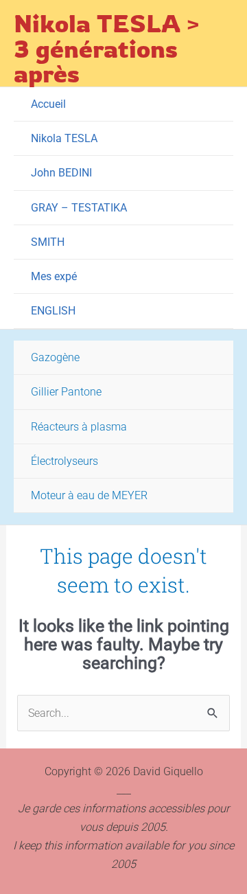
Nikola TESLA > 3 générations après (107, 48)
